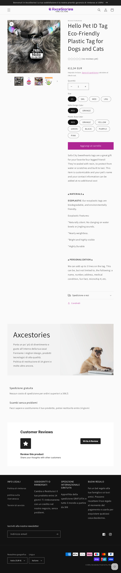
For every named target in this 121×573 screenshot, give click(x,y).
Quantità (71, 80)
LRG (106, 99)
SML (83, 99)
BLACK (88, 129)
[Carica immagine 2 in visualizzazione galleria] (29, 81)
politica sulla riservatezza (13, 497)
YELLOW (102, 122)
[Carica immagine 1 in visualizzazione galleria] (19, 81)
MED (94, 99)
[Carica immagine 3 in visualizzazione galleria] (39, 81)
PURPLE (103, 129)
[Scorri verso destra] (57, 81)
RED (73, 110)
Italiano (35, 560)
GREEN (74, 129)
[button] (9, 10)
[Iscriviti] (57, 534)
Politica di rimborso (16, 488)
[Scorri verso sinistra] (10, 81)
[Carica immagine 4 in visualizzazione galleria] (49, 81)
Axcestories (95, 565)
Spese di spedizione (90, 72)
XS (72, 99)
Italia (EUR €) (16, 560)
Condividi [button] (75, 303)
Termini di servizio (15, 505)
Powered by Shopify (106, 565)
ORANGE (86, 110)
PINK (73, 135)
